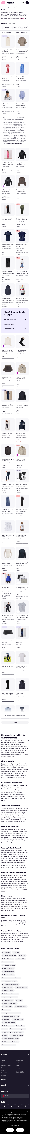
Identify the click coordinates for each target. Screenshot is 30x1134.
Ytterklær (4, 808)
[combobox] (25, 32)
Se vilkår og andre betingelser (14, 143)
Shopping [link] (8, 7)
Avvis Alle (10, 1130)
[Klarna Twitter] (18, 1106)
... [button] (13, 7)
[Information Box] (12, 33)
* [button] (8, 57)
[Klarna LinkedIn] (11, 1106)
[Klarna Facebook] (4, 1106)
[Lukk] (27, 1112)
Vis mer (27, 15)
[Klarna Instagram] (25, 1106)
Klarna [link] (3, 7)
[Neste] (26, 28)
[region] (15, 1121)
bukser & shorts (17, 785)
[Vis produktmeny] (27, 9)
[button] (4, 186)
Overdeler (4, 829)
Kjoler (3, 764)
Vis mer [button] (15, 722)
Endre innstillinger (15, 1125)
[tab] (4, 23)
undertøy (7, 850)
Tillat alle (20, 1130)
